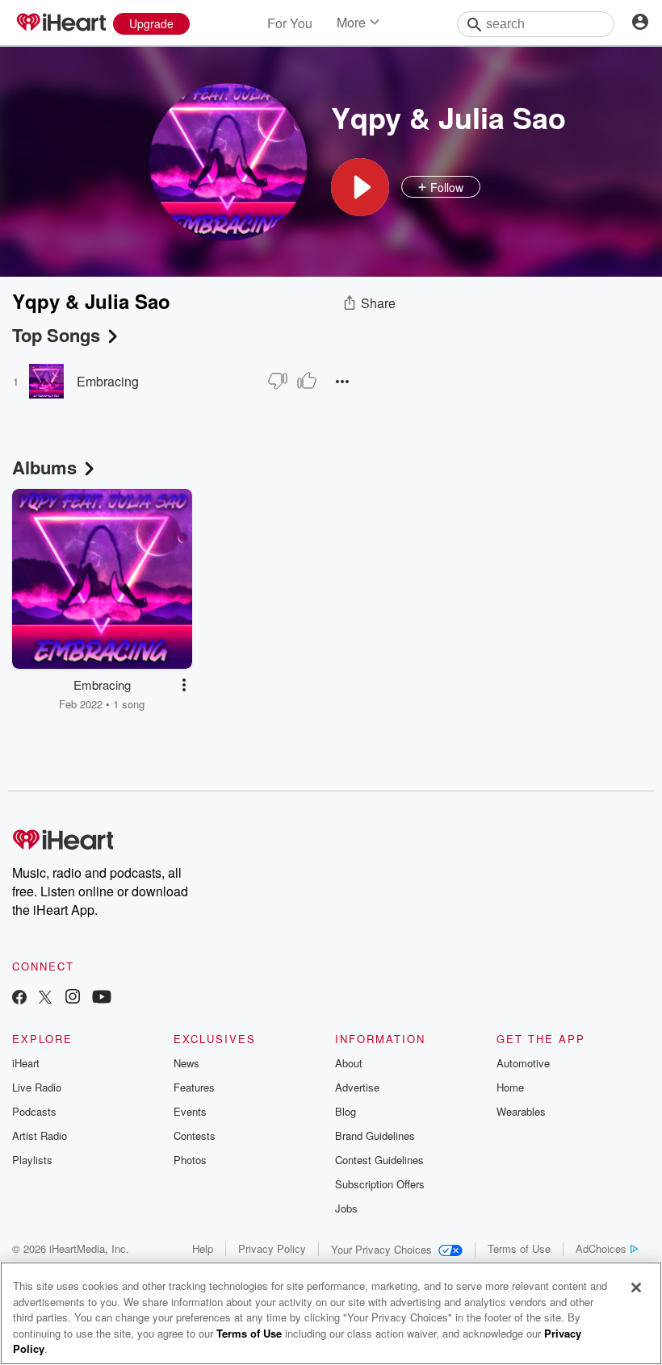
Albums (44, 467)
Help (202, 1248)
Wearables (521, 1111)
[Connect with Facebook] (19, 998)
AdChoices (601, 1248)
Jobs (346, 1208)
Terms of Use (519, 1248)
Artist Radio (39, 1135)
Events (190, 1111)
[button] (360, 187)
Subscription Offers (380, 1184)
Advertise (357, 1087)
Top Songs (56, 335)
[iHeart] (60, 23)
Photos (190, 1159)
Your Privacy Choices (381, 1249)
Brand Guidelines (375, 1135)
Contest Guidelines (379, 1159)
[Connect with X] (45, 998)
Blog (345, 1111)
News (186, 1063)
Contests (195, 1135)
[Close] (636, 1287)
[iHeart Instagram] (72, 998)
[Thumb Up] (306, 380)
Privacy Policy (272, 1248)
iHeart (26, 1063)
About (348, 1063)
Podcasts (34, 1111)
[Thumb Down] (277, 380)
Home (510, 1087)
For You (289, 23)
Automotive (523, 1063)
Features (194, 1087)
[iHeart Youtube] (101, 998)
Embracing (108, 381)
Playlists (32, 1159)
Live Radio (36, 1087)
